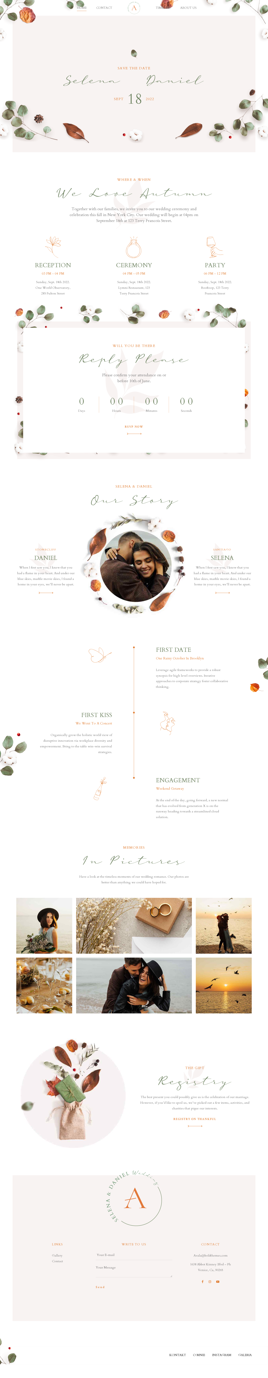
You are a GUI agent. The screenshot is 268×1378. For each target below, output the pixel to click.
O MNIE (199, 1355)
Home (82, 8)
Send (100, 1287)
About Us (188, 8)
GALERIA (245, 1355)
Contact (104, 8)
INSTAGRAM (221, 1355)
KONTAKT (177, 1355)
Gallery (57, 1255)
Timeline (163, 8)
